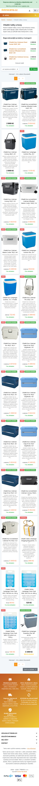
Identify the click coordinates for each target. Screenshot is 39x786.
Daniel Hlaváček (22, 771)
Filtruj (33, 69)
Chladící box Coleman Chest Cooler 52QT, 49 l (18, 43)
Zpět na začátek (30, 669)
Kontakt (4, 743)
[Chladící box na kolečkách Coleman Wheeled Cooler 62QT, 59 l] (5, 50)
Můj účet (4, 740)
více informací (31, 748)
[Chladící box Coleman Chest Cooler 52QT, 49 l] (5, 43)
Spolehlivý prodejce (9, 733)
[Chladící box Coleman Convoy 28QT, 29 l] (5, 58)
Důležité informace (8, 736)
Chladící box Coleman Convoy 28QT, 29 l (18, 58)
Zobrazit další (19, 63)
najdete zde (25, 6)
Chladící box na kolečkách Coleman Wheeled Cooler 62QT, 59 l (17, 51)
